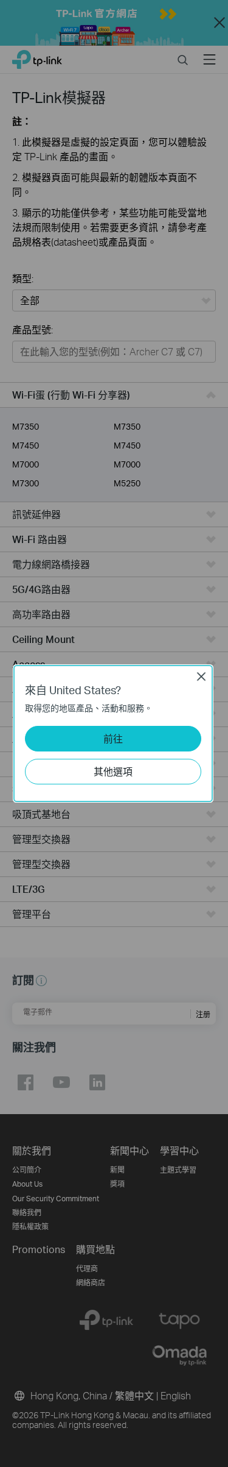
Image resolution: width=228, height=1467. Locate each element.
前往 (113, 738)
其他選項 (113, 771)
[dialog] (114, 733)
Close (201, 676)
